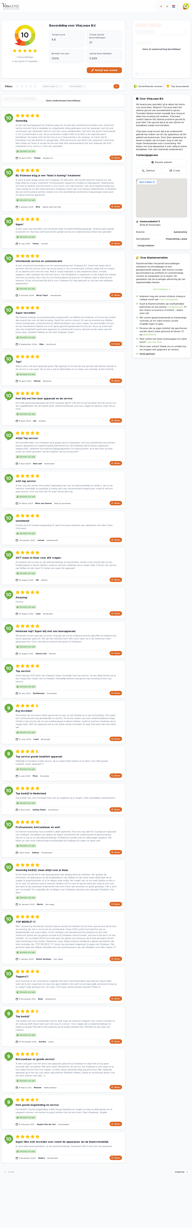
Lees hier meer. (154, 342)
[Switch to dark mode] (167, 6)
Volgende (179, 1172)
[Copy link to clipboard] (161, 6)
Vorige (11, 1172)
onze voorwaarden (168, 299)
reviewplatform (175, 307)
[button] (161, 353)
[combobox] (52, 86)
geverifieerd (149, 334)
